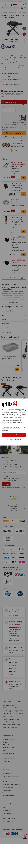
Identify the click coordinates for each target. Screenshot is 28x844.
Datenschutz (11, 443)
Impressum (17, 443)
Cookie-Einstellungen (7, 428)
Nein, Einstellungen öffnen (14, 439)
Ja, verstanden (14, 435)
